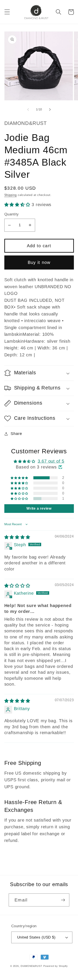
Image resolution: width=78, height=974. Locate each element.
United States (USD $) (36, 937)
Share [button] (16, 433)
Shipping (10, 195)
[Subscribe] (63, 900)
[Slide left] (28, 109)
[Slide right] (50, 109)
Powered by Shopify (55, 966)
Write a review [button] (39, 508)
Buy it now (39, 262)
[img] (17, 537)
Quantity (11, 214)
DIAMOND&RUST (31, 966)
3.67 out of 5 (51, 461)
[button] (7, 12)
